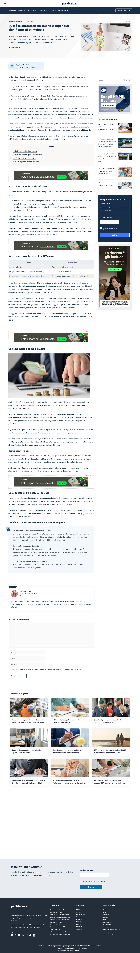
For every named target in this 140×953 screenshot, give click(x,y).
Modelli (78, 924)
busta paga (83, 304)
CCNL (11, 320)
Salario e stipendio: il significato (25, 151)
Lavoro (20, 10)
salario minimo (68, 455)
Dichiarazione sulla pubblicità (111, 929)
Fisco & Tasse (80, 914)
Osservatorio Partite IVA (57, 927)
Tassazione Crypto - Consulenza (60, 934)
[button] (6, 4)
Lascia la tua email (106, 217)
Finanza (42, 10)
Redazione (105, 915)
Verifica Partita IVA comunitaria (59, 919)
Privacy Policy (106, 922)
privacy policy (100, 881)
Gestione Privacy (107, 934)
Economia (79, 919)
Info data (79, 927)
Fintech (51, 10)
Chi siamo (105, 910)
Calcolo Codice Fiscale (57, 912)
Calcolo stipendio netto (57, 910)
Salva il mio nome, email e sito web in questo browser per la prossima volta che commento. (46, 669)
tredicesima (13, 516)
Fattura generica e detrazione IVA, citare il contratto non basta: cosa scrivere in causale (107, 185)
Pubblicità (105, 917)
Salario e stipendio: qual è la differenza (27, 155)
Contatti (104, 912)
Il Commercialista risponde (58, 932)
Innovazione (62, 10)
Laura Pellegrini (15, 47)
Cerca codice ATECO (56, 922)
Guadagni (12, 21)
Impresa (12, 10)
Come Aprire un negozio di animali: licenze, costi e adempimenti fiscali (106, 171)
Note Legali (105, 927)
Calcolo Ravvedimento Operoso (60, 917)
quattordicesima (25, 516)
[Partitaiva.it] (70, 3)
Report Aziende (55, 929)
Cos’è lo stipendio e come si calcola (26, 162)
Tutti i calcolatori (55, 924)
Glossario (79, 929)
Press (104, 919)
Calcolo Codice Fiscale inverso (59, 915)
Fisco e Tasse (31, 10)
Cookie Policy (106, 924)
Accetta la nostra (110, 228)
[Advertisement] (70, 822)
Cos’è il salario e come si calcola (24, 158)
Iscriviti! (115, 235)
